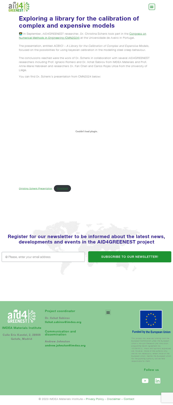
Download (62, 188)
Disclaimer (114, 398)
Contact (129, 398)
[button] (152, 7)
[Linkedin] (158, 381)
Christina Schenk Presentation (35, 188)
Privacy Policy (95, 398)
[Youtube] (145, 381)
